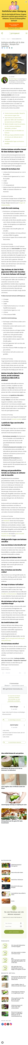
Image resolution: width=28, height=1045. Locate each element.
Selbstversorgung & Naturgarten (16, 865)
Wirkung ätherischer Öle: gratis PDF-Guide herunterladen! (14, 816)
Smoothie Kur (4, 534)
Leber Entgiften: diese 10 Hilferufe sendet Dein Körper (14, 782)
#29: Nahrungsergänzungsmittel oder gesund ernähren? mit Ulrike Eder (18, 960)
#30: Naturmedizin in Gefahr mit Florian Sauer (18, 953)
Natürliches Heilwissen (17, 880)
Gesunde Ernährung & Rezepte (16, 886)
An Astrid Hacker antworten (14, 742)
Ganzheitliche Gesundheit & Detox (18, 893)
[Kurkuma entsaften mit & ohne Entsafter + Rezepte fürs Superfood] (14, 64)
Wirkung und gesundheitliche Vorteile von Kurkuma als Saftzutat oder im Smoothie (14, 137)
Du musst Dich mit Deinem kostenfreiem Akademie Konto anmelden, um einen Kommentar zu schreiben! (14, 698)
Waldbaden (7, 521)
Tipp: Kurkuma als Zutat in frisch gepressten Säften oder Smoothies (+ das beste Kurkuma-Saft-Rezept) (14, 120)
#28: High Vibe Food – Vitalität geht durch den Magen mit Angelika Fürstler (18, 968)
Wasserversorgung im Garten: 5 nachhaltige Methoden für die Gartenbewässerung (16, 1014)
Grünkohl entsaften (17, 419)
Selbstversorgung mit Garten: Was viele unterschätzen (16, 1006)
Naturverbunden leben (17, 872)
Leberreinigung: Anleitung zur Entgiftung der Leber (14, 799)
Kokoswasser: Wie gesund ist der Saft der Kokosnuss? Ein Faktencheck (14, 764)
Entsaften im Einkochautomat (9, 594)
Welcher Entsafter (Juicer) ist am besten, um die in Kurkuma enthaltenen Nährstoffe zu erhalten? (15, 126)
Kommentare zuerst (18, 685)
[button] (2, 1042)
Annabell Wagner (13, 79)
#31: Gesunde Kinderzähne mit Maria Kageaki (18, 945)
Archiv (12, 901)
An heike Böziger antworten (14, 720)
